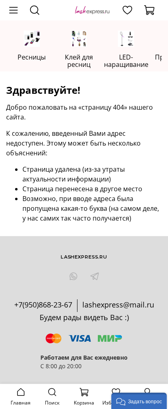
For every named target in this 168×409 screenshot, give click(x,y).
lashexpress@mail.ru (118, 305)
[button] (139, 401)
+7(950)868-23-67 (43, 305)
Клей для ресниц (79, 61)
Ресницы (32, 57)
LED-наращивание (126, 61)
